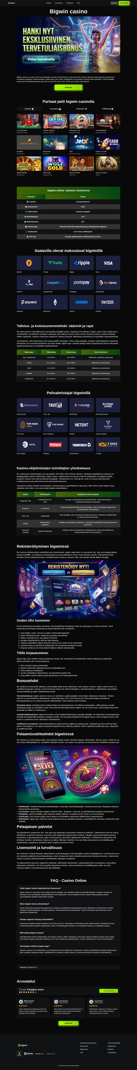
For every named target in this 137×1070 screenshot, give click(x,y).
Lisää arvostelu (109, 991)
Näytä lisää (68, 1023)
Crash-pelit (80, 109)
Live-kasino (54, 109)
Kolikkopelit (106, 109)
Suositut (28, 109)
